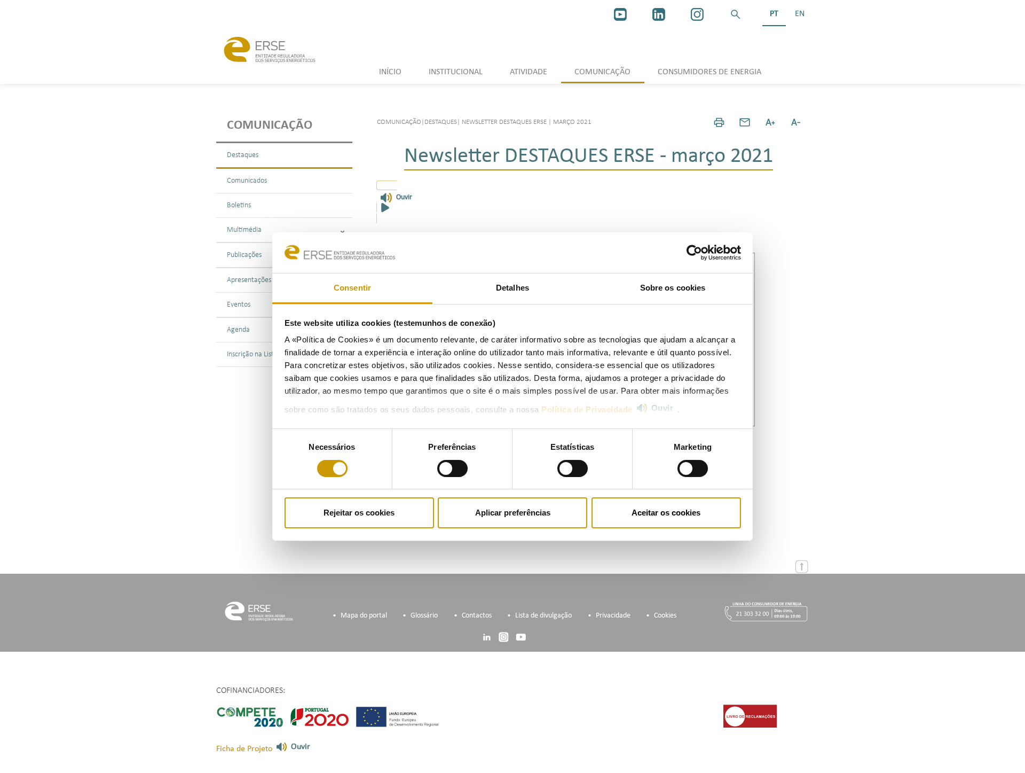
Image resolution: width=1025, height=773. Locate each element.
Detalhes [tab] (512, 287)
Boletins (239, 205)
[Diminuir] (796, 122)
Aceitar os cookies (666, 512)
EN (800, 14)
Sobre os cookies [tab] (673, 287)
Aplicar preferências (512, 512)
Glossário (424, 616)
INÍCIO (390, 72)
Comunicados (247, 181)
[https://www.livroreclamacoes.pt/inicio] (750, 716)
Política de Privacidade (587, 409)
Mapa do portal (364, 616)
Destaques (242, 155)
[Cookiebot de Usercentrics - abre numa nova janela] (694, 253)
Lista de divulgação (543, 616)
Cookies (665, 616)
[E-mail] (745, 122)
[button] (735, 14)
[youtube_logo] (620, 14)
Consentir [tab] (352, 287)
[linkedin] (659, 14)
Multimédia (244, 230)
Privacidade (613, 616)
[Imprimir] (719, 122)
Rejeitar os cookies (359, 512)
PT (774, 14)
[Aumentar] (770, 122)
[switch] (452, 468)
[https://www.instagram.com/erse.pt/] (697, 14)
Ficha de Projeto (244, 749)
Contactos (477, 616)
